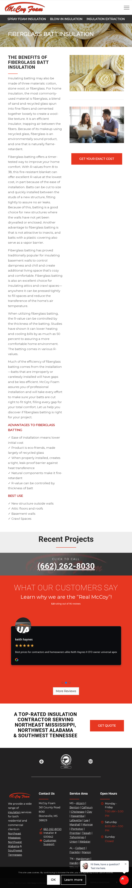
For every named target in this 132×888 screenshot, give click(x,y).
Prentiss (75, 833)
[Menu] (125, 7)
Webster (84, 841)
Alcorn (80, 803)
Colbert (80, 848)
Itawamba (77, 816)
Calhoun (87, 807)
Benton (74, 807)
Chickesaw (78, 811)
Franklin (75, 852)
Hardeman (83, 858)
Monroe (88, 824)
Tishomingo (77, 837)
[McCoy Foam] (25, 7)
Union (73, 841)
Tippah (86, 833)
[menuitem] (125, 7)
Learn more (73, 880)
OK (53, 880)
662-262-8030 (52, 829)
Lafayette (76, 820)
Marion (86, 852)
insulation (14, 812)
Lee (86, 820)
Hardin (74, 863)
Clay (89, 811)
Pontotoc (77, 828)
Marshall (75, 824)
